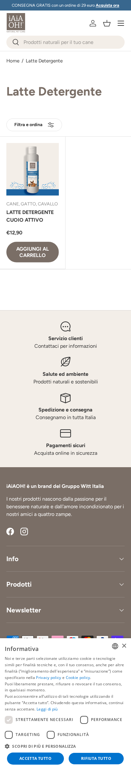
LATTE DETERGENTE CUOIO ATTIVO (30, 216)
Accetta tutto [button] (35, 758)
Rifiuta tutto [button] (96, 758)
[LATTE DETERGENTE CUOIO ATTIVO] (32, 169)
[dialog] (65, 704)
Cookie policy (78, 677)
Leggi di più (47, 709)
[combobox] (65, 42)
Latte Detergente (44, 61)
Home (12, 61)
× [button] (123, 646)
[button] (107, 23)
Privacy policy (48, 677)
